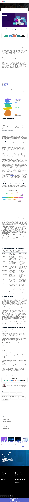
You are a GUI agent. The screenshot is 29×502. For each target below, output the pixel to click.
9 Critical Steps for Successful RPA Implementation (11, 78)
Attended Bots (5, 83)
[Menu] (27, 1)
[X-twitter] (3, 496)
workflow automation (5, 399)
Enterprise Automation (18, 394)
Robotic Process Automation (8, 9)
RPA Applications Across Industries (8, 81)
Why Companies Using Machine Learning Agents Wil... (24, 442)
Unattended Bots (6, 84)
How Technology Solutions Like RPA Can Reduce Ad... (11, 442)
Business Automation (4, 394)
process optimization (4, 396)
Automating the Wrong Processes (9, 71)
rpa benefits (22, 396)
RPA (18, 396)
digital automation (11, 394)
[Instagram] (7, 496)
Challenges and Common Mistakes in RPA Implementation (12, 70)
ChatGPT (6, 36)
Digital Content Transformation (7, 421)
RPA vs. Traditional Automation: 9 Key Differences (10, 79)
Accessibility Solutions (6, 419)
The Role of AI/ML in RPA (6, 80)
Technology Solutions (6, 428)
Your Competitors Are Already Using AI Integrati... (18, 442)
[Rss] (12, 496)
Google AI (10, 36)
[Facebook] (5, 496)
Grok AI (23, 36)
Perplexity (18, 36)
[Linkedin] (1, 496)
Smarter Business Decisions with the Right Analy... (3, 442)
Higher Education (5, 424)
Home (3, 9)
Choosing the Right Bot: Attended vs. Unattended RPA (11, 82)
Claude (15, 36)
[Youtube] (8, 496)
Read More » (23, 446)
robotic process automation (12, 396)
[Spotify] (10, 496)
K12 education (5, 426)
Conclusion (4, 85)
